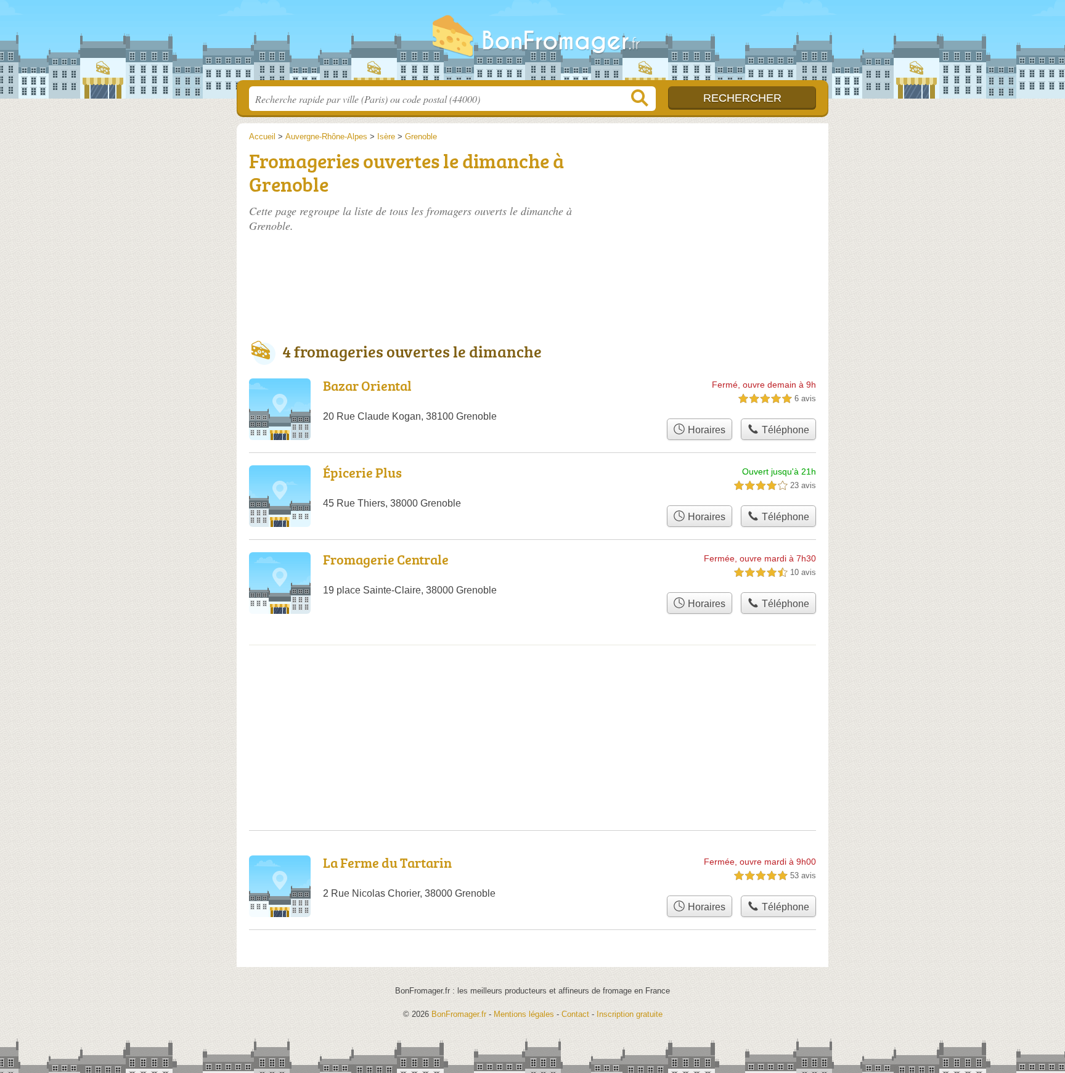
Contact (575, 1014)
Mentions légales (524, 1014)
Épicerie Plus (362, 472)
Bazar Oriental (367, 385)
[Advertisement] (724, 217)
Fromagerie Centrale (386, 559)
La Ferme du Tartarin (387, 862)
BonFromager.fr (532, 44)
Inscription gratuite (630, 1014)
